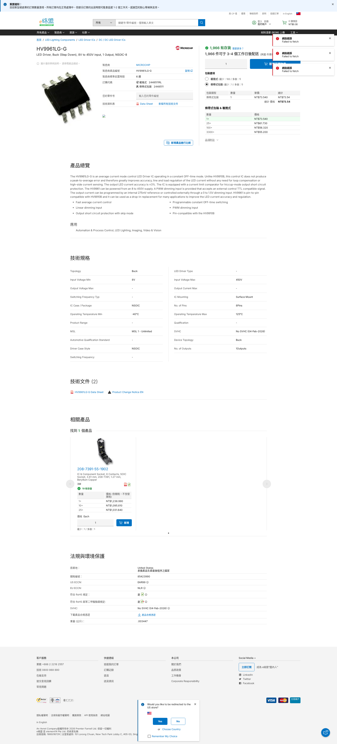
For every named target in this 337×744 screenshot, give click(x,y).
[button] (43, 32)
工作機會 (176, 675)
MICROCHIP (143, 65)
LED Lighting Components (60, 39)
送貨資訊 (109, 681)
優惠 (243, 13)
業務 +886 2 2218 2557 (50, 664)
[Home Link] (47, 22)
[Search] (201, 22)
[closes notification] (333, 4)
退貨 (106, 675)
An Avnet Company (47, 728)
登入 (260, 21)
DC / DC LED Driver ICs (112, 39)
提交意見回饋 (44, 681)
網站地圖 (105, 715)
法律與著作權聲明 (60, 715)
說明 (264, 13)
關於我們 (176, 664)
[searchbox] (156, 22)
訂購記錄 (109, 669)
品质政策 (176, 669)
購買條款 (76, 715)
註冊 (266, 21)
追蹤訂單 (274, 13)
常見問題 (41, 686)
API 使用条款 (91, 715)
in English (287, 13)
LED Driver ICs (87, 39)
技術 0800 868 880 (48, 669)
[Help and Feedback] (325, 732)
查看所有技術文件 (168, 103)
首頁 (39, 39)
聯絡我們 (254, 13)
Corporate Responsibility (185, 681)
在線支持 (41, 675)
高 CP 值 (233, 13)
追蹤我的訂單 (111, 664)
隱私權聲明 (42, 715)
